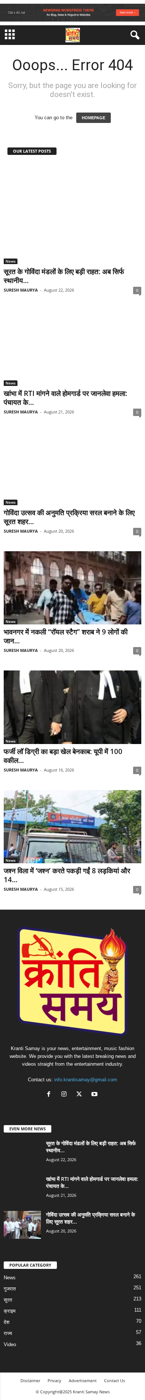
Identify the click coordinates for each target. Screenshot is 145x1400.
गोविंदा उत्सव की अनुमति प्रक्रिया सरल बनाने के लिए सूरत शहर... (69, 517)
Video (10, 1344)
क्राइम (10, 1311)
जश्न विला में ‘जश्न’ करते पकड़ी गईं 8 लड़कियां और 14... (67, 875)
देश (6, 1322)
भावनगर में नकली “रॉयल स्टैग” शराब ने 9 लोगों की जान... (66, 636)
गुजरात (10, 1289)
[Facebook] (50, 1095)
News (11, 261)
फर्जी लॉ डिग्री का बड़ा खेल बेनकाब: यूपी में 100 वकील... (63, 756)
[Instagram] (65, 1095)
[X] (80, 1095)
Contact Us (114, 1380)
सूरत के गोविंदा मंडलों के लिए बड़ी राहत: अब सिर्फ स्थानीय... (64, 276)
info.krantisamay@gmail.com (85, 1079)
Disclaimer (30, 1380)
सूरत (8, 1300)
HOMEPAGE (93, 118)
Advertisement (83, 1380)
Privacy (54, 1380)
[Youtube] (95, 1095)
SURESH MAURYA (21, 290)
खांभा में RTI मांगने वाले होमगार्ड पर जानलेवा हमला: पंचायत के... (65, 398)
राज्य (8, 1333)
